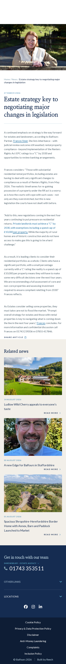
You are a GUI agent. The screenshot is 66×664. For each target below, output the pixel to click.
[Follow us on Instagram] (33, 606)
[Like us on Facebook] (26, 606)
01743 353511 (26, 568)
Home (7, 79)
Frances (41, 322)
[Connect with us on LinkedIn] (40, 606)
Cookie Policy (33, 622)
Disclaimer (33, 634)
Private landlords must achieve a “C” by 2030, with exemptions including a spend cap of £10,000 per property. (30, 227)
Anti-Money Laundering (33, 641)
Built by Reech (45, 659)
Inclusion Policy (33, 653)
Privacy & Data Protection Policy (33, 628)
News (14, 79)
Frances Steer (20, 140)
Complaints (33, 647)
